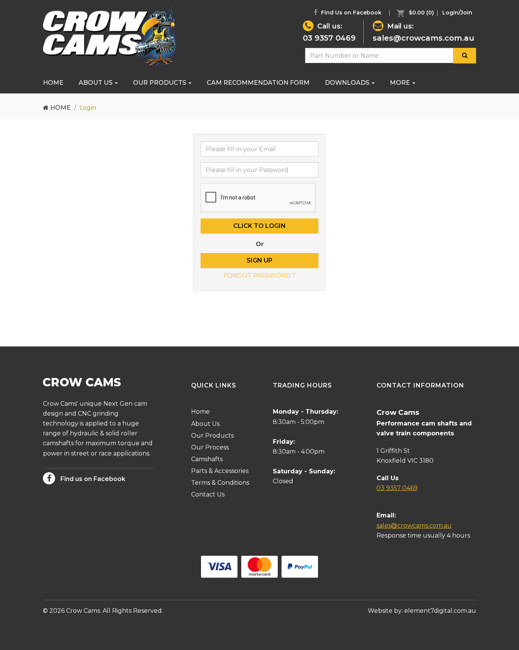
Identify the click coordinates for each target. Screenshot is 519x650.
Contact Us (208, 494)
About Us (96, 82)
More (400, 82)
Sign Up (259, 260)
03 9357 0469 (329, 38)
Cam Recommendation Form (258, 82)
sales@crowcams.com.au (423, 38)
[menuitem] (413, 12)
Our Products (160, 82)
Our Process (210, 447)
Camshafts (207, 459)
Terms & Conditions (220, 482)
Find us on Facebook (92, 478)
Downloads (348, 82)
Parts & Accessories (219, 470)
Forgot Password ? (259, 275)
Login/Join (457, 12)
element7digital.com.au (440, 610)
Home (53, 82)
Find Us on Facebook (350, 12)
